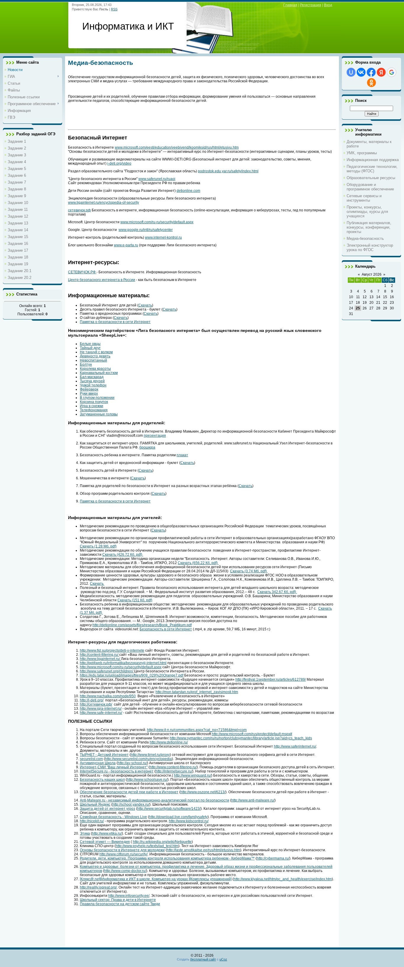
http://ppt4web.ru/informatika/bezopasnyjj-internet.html (123, 663)
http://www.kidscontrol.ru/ (189, 821)
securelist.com (91, 759)
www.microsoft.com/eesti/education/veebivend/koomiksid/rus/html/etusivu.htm (177, 147)
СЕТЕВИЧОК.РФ (82, 272)
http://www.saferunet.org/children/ (107, 671)
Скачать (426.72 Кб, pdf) (122, 554)
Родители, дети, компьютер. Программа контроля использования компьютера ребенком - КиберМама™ (167, 858)
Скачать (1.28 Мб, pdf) (98, 546)
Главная (290, 5)
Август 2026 (372, 274)
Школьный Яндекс (95, 804)
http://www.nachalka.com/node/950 (108, 696)
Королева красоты (95, 369)
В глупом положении (97, 398)
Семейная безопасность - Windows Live (113, 817)
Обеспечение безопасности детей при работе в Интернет (129, 792)
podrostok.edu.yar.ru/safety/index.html (228, 171)
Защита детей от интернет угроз (107, 809)
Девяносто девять (95, 356)
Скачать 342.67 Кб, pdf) (277, 592)
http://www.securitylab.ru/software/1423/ (169, 809)
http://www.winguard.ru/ (192, 775)
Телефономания (94, 410)
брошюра (147, 447)
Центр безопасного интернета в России (101, 280)
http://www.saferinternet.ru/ (295, 746)
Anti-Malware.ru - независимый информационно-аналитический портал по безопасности (154, 800)
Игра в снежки (91, 406)
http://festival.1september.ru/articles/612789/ (270, 679)
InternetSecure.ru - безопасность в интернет (116, 771)
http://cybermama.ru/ (273, 858)
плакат (182, 455)
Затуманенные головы (99, 414)
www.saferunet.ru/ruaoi (156, 179)
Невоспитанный (93, 360)
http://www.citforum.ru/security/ (123, 854)
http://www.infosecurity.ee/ (128, 896)
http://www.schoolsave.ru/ (147, 780)
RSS (114, 9)
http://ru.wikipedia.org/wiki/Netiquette (162, 842)
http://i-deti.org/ (92, 700)
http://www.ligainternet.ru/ (100, 659)
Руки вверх (89, 393)
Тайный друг (90, 348)
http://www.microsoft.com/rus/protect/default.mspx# (252, 734)
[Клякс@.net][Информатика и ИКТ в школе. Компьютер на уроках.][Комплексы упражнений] (156, 879)
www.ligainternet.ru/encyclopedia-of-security (103, 202)
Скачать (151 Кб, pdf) (134, 600)
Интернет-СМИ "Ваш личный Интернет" (114, 767)
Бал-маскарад (92, 377)
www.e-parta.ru (126, 245)
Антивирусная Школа (98, 763)
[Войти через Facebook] (371, 72)
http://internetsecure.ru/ (174, 771)
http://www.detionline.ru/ (169, 742)
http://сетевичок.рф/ (96, 704)
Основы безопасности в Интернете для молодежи (122, 850)
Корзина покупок (94, 402)
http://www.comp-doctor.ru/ (125, 871)
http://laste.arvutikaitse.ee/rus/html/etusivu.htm (203, 850)
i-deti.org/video (119, 163)
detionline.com (188, 191)
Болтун (86, 364)
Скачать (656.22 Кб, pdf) (198, 563)
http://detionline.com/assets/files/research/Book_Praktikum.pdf (142, 625)
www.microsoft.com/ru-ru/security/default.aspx (156, 222)
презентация (155, 435)
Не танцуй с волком (96, 352)
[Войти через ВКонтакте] (361, 72)
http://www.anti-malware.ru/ (252, 800)
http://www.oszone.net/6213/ (202, 792)
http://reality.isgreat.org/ (98, 887)
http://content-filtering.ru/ (99, 655)
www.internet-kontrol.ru (163, 237)
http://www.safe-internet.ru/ (101, 713)
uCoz (223, 959)
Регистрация (310, 5)
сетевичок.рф (79, 210)
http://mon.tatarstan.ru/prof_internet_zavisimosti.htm (197, 692)
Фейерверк (89, 389)
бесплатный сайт (203, 959)
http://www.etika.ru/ (107, 833)
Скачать (145, 305)
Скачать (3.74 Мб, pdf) (249, 571)
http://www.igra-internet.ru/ (101, 708)
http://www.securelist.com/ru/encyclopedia (138, 759)
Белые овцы (90, 344)
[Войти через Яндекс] (381, 72)
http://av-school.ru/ (132, 763)
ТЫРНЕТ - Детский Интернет (104, 755)
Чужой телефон (93, 385)
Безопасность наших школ (102, 780)
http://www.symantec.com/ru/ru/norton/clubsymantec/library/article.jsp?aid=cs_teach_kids (241, 738)
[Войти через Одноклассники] (371, 82)
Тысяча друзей (92, 381)
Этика (85, 833)
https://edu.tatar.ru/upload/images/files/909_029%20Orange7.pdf (131, 675)
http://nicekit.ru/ (92, 821)
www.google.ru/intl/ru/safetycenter (146, 230)
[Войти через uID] (351, 72)
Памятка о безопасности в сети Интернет (115, 322)
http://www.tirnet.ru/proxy (150, 755)
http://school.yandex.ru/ (130, 804)
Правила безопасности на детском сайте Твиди (120, 904)
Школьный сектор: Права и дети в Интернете (118, 900)
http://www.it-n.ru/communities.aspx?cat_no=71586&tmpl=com (197, 730)
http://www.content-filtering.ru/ (173, 767)
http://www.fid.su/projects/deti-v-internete (112, 650)
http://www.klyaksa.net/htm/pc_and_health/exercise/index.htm (283, 879)
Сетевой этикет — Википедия (105, 842)
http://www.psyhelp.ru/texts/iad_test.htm (147, 846)
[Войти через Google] (391, 72)
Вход (328, 5)
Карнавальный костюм (99, 373)
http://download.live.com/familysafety (178, 817)
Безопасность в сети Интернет (166, 629)
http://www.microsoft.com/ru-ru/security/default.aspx (120, 667)
